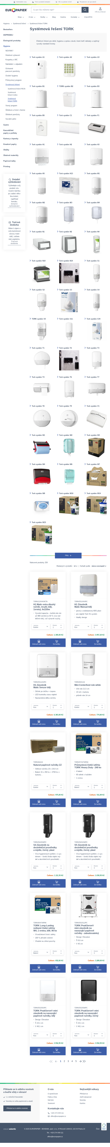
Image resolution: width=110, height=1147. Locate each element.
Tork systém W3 (93, 435)
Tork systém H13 (66, 173)
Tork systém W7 (93, 464)
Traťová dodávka (14, 243)
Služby (43, 17)
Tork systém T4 (38, 377)
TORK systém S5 (39, 319)
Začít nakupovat (85, 1097)
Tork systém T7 (93, 377)
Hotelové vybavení (13, 55)
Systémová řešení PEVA (16, 89)
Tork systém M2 (38, 203)
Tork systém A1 (38, 57)
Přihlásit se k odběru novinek (17, 1108)
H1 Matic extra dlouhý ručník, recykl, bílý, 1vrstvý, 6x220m (44, 607)
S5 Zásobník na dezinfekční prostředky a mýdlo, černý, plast (86, 847)
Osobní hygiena (12, 76)
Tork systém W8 (38, 493)
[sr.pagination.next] (80, 1061)
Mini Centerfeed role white (87, 685)
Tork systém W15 (39, 522)
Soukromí (51, 1103)
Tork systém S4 (93, 290)
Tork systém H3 (93, 145)
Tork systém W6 (65, 464)
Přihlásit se (84, 1094)
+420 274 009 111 (57, 1113)
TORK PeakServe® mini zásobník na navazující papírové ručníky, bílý (45, 1013)
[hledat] (85, 10)
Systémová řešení (19, 23)
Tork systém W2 (65, 435)
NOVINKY (9, 51)
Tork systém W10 (66, 493)
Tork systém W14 (94, 493)
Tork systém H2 (65, 145)
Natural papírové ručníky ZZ (47, 765)
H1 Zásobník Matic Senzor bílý (42, 686)
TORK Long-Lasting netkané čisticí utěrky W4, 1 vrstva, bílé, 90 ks (45, 928)
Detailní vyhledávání (14, 205)
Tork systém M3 (65, 203)
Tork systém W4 (38, 464)
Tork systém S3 (65, 290)
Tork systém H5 (38, 173)
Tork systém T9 (65, 406)
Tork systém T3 (93, 348)
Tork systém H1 (38, 145)
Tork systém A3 (93, 57)
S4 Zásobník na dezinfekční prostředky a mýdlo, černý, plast (45, 847)
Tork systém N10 (38, 261)
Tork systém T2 (65, 348)
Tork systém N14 (66, 261)
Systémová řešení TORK (12, 100)
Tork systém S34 (93, 319)
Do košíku (56, 644)
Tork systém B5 (38, 115)
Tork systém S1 (93, 261)
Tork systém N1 (38, 232)
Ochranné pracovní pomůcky (13, 70)
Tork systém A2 (65, 57)
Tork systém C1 (65, 115)
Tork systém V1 (93, 406)
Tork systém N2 (65, 232)
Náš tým (51, 1100)
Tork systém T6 (65, 377)
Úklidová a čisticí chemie (15, 110)
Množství (55, 625)
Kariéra (63, 17)
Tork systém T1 (38, 348)
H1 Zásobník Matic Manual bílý (83, 605)
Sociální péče (11, 119)
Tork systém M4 (93, 203)
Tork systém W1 (38, 435)
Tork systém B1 (38, 86)
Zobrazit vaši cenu (38, 644)
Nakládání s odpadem (14, 64)
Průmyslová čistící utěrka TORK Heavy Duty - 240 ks (87, 766)
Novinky (83, 1100)
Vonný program (11, 106)
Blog (54, 17)
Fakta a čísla (52, 1097)
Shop (20, 17)
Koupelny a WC (12, 60)
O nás (31, 17)
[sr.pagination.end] (85, 1061)
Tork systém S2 (38, 290)
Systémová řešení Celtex (12, 93)
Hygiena (6, 23)
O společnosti (53, 1094)
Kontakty (74, 17)
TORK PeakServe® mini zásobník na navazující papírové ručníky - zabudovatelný (86, 929)
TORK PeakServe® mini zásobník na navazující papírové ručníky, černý (86, 1013)
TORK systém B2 (66, 86)
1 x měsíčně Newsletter (14, 1097)
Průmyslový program (14, 80)
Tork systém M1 (93, 173)
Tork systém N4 (93, 232)
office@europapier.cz (58, 1116)
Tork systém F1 (93, 115)
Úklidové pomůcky (13, 114)
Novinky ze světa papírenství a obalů (19, 1101)
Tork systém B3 (93, 86)
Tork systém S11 (66, 319)
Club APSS (88, 17)
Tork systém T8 (38, 406)
